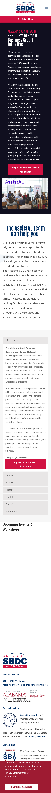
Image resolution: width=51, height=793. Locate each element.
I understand (21, 786)
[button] (46, 8)
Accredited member (30, 715)
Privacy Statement (14, 773)
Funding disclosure (37, 736)
